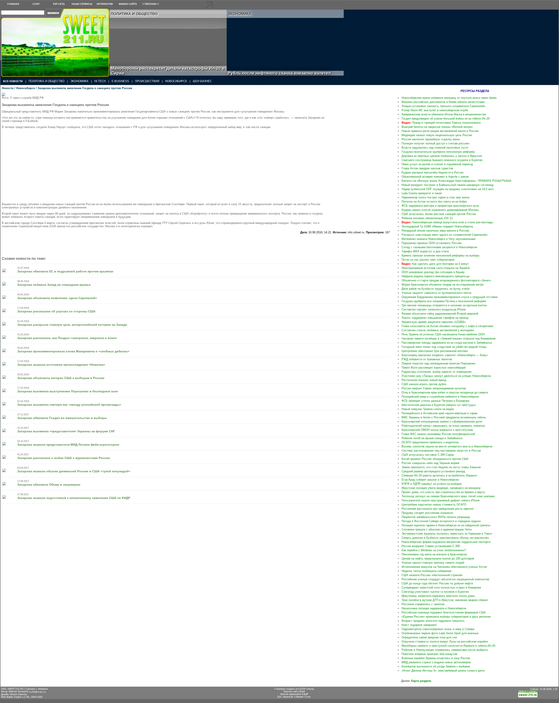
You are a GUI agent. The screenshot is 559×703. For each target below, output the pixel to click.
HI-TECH (100, 81)
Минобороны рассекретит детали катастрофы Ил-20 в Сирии (167, 70)
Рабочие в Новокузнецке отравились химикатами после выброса (445, 649)
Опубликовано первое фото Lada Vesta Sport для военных (440, 633)
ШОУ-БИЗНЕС (202, 81)
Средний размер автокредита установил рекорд (433, 471)
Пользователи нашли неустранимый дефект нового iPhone (441, 500)
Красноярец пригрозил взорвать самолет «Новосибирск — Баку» (445, 355)
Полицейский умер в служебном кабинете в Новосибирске (440, 396)
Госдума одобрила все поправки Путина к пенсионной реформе (444, 301)
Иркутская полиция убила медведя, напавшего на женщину (441, 488)
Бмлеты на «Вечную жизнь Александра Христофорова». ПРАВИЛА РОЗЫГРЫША (456, 180)
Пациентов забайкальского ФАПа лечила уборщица (436, 517)
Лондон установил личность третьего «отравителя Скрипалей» (443, 106)
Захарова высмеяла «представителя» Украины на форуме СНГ (66, 431)
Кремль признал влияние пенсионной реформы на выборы (440, 255)
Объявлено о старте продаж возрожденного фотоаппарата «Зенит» (446, 280)
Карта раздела (421, 680)
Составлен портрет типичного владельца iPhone (434, 309)
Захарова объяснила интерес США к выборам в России (60, 378)
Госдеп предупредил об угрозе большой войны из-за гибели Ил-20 (446, 118)
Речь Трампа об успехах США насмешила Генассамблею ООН (443, 334)
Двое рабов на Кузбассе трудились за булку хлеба (435, 288)
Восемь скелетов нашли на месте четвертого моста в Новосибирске (447, 446)
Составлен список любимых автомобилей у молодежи (438, 330)
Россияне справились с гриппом (423, 604)
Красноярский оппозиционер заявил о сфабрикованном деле (442, 421)
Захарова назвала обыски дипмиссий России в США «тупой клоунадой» (73, 471)
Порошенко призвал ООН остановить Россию (432, 243)
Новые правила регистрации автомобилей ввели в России (440, 131)
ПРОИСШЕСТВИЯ (147, 81)
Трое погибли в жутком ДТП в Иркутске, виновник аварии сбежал (445, 600)
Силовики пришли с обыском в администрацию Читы (437, 529)
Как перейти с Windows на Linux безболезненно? (434, 550)
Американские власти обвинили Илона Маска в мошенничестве (444, 114)
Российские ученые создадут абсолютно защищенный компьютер (445, 579)
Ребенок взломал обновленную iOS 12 (427, 218)
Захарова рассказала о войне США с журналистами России (63, 458)
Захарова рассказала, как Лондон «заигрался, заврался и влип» (67, 338)
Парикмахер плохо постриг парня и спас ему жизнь (436, 197)
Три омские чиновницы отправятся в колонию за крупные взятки (444, 305)
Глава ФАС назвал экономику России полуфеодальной (438, 434)
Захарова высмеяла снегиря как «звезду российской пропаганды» (69, 404)
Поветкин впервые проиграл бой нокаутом (429, 654)
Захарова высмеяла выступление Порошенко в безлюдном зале (67, 391)
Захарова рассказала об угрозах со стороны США (56, 311)
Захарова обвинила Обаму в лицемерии (48, 484)
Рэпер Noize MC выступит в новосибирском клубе (435, 110)
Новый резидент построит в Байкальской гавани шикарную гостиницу (448, 185)
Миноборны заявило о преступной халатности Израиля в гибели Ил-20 (448, 645)
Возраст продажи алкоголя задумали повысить (433, 620)
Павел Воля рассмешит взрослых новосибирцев (434, 367)
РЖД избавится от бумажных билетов (427, 359)
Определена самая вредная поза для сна (429, 637)
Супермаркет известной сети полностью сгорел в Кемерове (441, 587)
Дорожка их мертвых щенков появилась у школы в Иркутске (442, 156)
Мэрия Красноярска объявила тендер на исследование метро (443, 284)
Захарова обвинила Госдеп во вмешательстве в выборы (62, 418)
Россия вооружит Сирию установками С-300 (431, 546)
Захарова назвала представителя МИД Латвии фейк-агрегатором (68, 444)
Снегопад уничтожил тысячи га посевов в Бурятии (435, 591)
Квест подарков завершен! (419, 625)
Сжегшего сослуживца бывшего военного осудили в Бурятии (442, 160)
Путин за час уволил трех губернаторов (428, 259)
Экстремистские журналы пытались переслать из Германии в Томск (447, 533)
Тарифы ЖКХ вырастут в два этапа (425, 251)
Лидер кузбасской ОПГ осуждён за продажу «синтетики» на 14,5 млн (447, 189)
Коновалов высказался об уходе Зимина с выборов (436, 666)
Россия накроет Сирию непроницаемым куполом (434, 388)
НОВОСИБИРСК (176, 81)
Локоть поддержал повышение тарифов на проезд (435, 317)
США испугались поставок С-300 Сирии (428, 454)
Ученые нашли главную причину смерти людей (433, 562)
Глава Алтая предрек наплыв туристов (427, 168)
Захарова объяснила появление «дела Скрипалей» (57, 298)
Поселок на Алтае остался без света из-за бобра (434, 201)
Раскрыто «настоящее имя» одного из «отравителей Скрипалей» (445, 234)
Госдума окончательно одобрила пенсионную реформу (438, 151)
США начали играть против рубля (424, 384)
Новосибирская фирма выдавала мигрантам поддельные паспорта (446, 542)
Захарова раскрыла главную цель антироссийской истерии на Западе (72, 324)
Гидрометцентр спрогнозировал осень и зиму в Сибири (438, 629)
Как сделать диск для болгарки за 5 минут (435, 263)
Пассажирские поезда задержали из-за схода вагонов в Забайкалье (447, 342)
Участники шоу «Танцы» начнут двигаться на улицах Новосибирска (446, 375)
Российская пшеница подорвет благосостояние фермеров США (444, 612)
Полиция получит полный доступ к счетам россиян (435, 143)
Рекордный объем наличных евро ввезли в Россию (435, 230)
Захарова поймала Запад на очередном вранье (54, 284)
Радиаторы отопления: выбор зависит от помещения (436, 371)
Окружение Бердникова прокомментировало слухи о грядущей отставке (450, 297)
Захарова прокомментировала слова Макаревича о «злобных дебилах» (73, 351)
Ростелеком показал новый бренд (424, 380)
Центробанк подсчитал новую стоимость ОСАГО (434, 504)
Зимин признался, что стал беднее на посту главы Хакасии (441, 467)
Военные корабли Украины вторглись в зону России (436, 658)
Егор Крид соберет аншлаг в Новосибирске (430, 479)
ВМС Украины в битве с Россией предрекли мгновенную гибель (444, 417)
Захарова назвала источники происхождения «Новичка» (61, 364)
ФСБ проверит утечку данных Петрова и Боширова (435, 400)
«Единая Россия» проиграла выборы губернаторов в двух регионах (446, 616)
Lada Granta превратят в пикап (422, 193)
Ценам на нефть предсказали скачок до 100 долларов (438, 558)
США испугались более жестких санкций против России (439, 214)
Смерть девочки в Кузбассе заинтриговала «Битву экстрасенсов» (445, 537)
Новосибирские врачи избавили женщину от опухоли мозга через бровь (449, 97)
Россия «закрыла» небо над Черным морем (430, 463)
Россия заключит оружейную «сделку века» (431, 139)
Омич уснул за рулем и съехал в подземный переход (437, 164)
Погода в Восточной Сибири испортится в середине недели (441, 521)
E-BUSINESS (120, 81)
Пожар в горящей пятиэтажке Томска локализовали (441, 122)
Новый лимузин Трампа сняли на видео (428, 409)
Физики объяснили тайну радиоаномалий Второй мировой (440, 313)
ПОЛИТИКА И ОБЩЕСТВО (46, 81)
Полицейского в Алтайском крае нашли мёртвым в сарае (439, 413)
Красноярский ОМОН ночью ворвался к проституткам (437, 429)
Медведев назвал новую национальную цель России (437, 135)
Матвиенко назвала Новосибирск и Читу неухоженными (438, 239)
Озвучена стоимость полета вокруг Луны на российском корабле (445, 641)
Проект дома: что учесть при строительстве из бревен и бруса (443, 492)
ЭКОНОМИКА (79, 81)
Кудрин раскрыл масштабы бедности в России (432, 172)
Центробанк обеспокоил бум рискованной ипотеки (435, 351)
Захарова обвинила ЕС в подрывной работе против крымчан (65, 271)
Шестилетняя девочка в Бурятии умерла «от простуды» (439, 405)
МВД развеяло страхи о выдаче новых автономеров (436, 662)
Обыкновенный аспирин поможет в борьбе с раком (435, 176)
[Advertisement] (361, 158)
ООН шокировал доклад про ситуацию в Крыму (433, 272)
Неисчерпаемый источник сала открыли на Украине (436, 268)
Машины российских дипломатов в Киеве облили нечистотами (443, 102)
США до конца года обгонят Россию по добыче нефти (437, 583)
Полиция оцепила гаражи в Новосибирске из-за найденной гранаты (446, 525)
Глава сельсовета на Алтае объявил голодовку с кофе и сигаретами (447, 326)
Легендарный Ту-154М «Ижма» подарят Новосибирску (437, 226)
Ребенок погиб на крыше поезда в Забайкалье (432, 438)
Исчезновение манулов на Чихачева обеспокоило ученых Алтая (444, 566)
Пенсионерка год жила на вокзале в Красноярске (434, 554)
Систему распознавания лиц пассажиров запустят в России (441, 450)
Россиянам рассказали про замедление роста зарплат (438, 508)
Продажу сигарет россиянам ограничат (427, 512)
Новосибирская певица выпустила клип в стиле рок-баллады (447, 222)
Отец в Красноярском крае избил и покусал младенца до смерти (445, 392)
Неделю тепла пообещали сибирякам (426, 571)
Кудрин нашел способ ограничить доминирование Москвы (440, 209)
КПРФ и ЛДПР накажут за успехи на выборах (432, 483)
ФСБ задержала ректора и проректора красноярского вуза (440, 205)
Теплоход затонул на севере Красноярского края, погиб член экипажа (448, 496)
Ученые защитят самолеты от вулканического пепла (436, 292)
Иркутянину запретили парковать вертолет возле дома (438, 595)
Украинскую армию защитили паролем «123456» (434, 322)
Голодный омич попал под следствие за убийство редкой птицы (444, 346)
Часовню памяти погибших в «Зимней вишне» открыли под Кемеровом (448, 338)
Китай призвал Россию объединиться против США (435, 459)
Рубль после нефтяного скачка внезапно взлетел (284, 73)
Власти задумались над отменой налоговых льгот (435, 147)
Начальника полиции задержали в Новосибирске (434, 608)
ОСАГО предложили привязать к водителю (430, 442)
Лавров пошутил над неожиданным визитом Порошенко (438, 363)
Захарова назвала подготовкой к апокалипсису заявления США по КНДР (73, 498)
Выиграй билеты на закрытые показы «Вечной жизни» (437, 126)
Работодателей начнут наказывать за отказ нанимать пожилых (443, 425)
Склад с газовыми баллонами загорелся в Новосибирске (439, 247)
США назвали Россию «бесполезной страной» (432, 575)
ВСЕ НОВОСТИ (13, 81)
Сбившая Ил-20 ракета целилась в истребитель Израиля (439, 475)
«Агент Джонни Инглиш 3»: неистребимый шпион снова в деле (443, 670)
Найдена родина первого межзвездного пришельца (435, 276)
